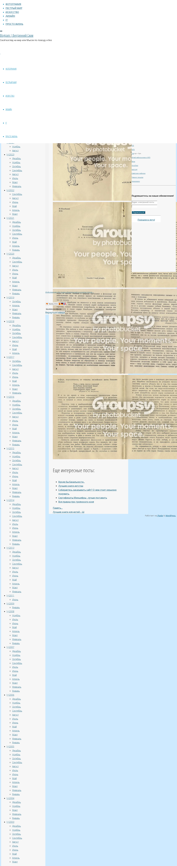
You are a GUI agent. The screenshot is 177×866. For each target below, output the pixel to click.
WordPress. (171, 515)
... (93, 292)
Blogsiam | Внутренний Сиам (16, 35)
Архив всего (136, 181)
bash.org (134, 169)
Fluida (160, 515)
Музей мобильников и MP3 (141, 157)
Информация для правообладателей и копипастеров (69, 292)
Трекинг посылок (137, 177)
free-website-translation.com (53, 309)
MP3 (133, 150)
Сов (133, 153)
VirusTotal (135, 165)
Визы (133, 161)
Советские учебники (138, 173)
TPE (133, 146)
